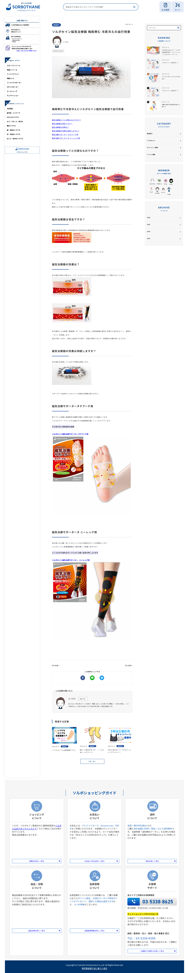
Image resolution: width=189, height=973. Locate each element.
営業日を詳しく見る (36, 861)
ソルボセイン (151, 140)
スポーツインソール (13, 65)
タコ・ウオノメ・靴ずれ (15, 121)
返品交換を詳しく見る (36, 930)
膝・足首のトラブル (13, 130)
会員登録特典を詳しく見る (94, 930)
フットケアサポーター (14, 83)
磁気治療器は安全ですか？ (62, 123)
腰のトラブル (11, 126)
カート (178, 10)
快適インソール (12, 70)
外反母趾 (10, 109)
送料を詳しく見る (152, 861)
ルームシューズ (12, 91)
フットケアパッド (13, 74)
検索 (134, 7)
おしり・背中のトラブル (15, 139)
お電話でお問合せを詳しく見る (152, 951)
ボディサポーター (13, 87)
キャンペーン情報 (152, 147)
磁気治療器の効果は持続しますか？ (65, 131)
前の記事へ (56, 665)
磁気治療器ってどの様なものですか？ (66, 120)
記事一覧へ (83, 699)
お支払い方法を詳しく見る (94, 861)
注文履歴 (165, 10)
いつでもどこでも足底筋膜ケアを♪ (64, 750)
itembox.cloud (58, 51)
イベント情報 (151, 154)
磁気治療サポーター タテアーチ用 (65, 134)
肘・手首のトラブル (13, 134)
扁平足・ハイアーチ (13, 113)
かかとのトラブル (13, 117)
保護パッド (10, 78)
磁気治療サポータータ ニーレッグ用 (66, 138)
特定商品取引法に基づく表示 (94, 968)
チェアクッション (13, 95)
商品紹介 (149, 134)
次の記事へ (129, 665)
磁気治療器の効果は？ (60, 127)
